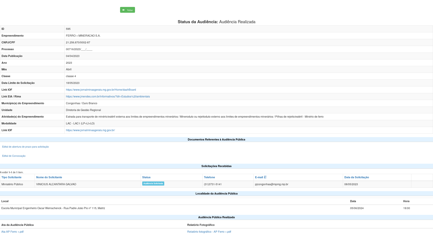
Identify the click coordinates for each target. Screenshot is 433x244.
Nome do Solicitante (49, 177)
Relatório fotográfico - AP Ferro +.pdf (209, 231)
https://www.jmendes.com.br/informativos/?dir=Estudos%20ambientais (108, 96)
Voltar (129, 9)
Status (146, 177)
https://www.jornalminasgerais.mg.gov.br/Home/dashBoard (101, 90)
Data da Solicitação (356, 177)
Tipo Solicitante (11, 177)
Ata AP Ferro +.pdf (12, 231)
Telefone (209, 177)
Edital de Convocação (14, 155)
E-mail (259, 177)
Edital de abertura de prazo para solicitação (25, 146)
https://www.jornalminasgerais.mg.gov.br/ (90, 130)
